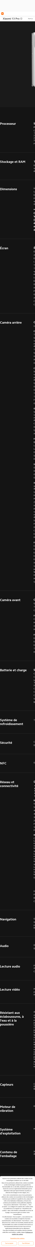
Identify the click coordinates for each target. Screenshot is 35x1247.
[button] (21, 18)
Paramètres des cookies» (17, 1238)
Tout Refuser (26, 1243)
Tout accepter (9, 1243)
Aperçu (30, 18)
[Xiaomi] (2, 13)
